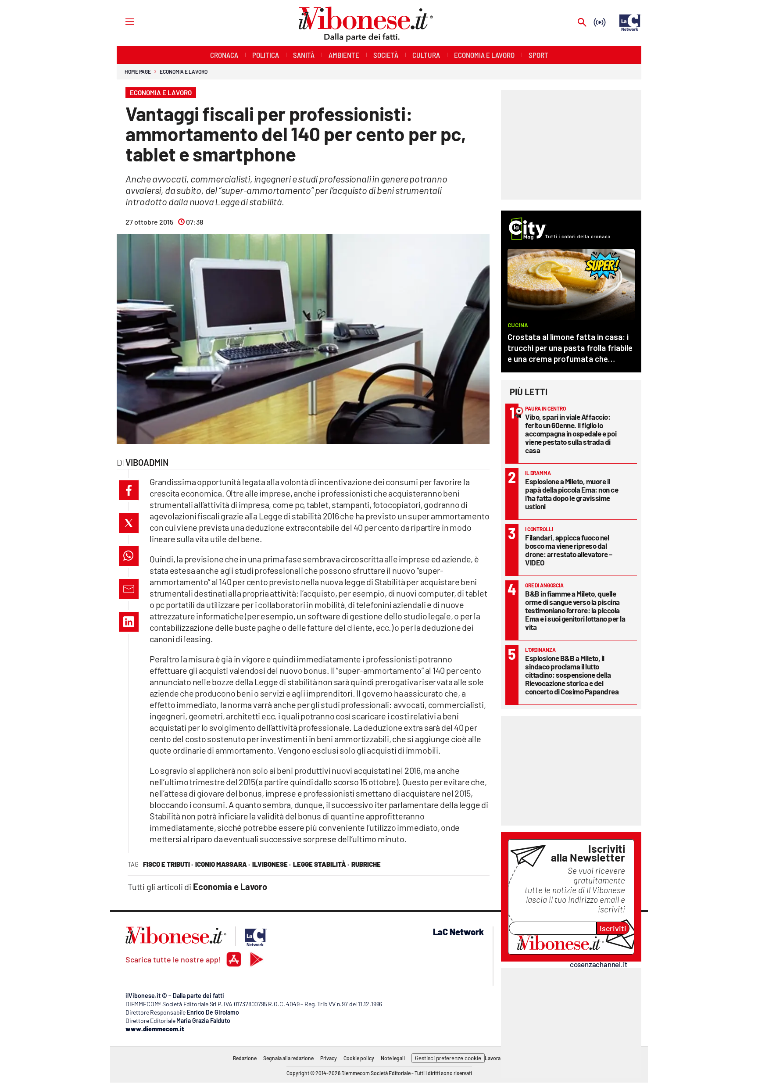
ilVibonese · (271, 864)
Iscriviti (613, 928)
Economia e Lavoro (183, 71)
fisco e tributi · (168, 864)
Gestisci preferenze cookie (448, 1058)
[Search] (582, 23)
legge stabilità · (321, 864)
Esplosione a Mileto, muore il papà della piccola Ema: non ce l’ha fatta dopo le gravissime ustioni (571, 494)
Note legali (393, 1058)
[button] (129, 490)
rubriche (366, 864)
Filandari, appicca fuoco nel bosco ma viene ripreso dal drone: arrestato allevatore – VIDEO (568, 550)
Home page (138, 71)
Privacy (328, 1058)
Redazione (245, 1058)
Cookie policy (358, 1058)
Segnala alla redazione (288, 1058)
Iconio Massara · (222, 864)
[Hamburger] (122, 21)
